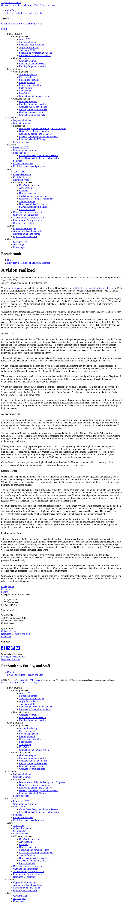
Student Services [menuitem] (27, 201)
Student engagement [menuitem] (28, 80)
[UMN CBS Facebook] (3, 649)
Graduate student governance (33, 760)
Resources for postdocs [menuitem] (24, 223)
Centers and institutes (23, 817)
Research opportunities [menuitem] (30, 85)
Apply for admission (29, 701)
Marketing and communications (34, 850)
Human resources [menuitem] (27, 193)
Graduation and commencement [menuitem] (34, 96)
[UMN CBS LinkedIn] (8, 649)
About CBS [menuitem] (24, 39)
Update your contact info (25, 890)
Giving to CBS (20, 895)
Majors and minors (28, 696)
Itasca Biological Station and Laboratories (39, 812)
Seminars (17, 814)
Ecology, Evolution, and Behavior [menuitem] (35, 134)
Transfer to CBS (27, 704)
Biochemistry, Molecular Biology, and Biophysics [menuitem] (42, 128)
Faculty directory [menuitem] (21, 142)
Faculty (4, 592)
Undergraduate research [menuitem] (24, 150)
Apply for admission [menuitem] (29, 47)
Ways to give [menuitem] (19, 244)
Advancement (25, 841)
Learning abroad (27, 736)
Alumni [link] (10, 225)
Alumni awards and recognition (28, 885)
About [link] (10, 169)
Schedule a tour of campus (31, 698)
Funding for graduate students (33, 720)
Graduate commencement (31, 766)
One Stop (11, 10)
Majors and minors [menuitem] (28, 42)
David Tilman (14, 288)
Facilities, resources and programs (29, 820)
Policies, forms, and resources (33, 763)
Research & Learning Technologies (36, 852)
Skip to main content (11, 2)
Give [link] (9, 239)
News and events (21, 833)
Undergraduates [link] (20, 36)
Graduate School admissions (32, 717)
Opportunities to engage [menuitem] (24, 228)
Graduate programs (28, 714)
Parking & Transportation (13, 656)
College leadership (22, 828)
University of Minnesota (30, 680)
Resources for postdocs (24, 877)
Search (5, 18)
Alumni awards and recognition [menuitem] (28, 231)
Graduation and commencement (34, 750)
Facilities (23, 844)
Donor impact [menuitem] (19, 247)
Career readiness (27, 731)
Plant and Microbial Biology (32, 793)
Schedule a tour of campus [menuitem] (31, 44)
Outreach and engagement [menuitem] (25, 215)
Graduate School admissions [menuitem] (32, 63)
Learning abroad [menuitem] (27, 82)
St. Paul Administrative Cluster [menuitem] (33, 206)
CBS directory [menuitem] (20, 177)
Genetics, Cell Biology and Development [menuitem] (38, 136)
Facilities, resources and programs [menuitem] (29, 166)
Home (10, 260)
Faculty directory (21, 796)
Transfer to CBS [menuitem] (27, 50)
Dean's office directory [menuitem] (30, 185)
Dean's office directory (30, 839)
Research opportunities (30, 739)
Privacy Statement (8, 683)
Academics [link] (12, 117)
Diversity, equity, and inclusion (27, 866)
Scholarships (25, 744)
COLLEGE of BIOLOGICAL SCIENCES (22, 23)
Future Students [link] (14, 34)
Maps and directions (10, 659)
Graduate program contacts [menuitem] (32, 115)
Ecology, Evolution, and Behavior (35, 787)
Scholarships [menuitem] (25, 90)
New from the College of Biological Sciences (28, 262)
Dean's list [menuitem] (24, 93)
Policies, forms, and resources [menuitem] (33, 109)
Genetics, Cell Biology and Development (38, 790)
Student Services (27, 855)
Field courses (25, 741)
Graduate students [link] (21, 58)
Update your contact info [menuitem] (25, 236)
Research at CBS (21, 801)
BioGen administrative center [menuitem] (33, 204)
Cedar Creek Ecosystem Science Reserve (94, 288)
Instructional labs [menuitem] (27, 209)
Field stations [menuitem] (19, 152)
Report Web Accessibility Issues (29, 683)
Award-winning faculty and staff (28, 871)
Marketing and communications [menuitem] (34, 196)
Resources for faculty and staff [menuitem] (27, 220)
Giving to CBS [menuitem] (20, 242)
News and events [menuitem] (21, 179)
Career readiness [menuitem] (27, 77)
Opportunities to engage (24, 882)
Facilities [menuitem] (23, 190)
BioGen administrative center (33, 858)
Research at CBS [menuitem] (21, 147)
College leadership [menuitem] (22, 174)
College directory (9, 631)
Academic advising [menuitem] (28, 74)
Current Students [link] (15, 69)
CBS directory (20, 831)
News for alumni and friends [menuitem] (26, 234)
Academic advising (28, 728)
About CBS (24, 693)
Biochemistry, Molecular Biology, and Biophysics (42, 782)
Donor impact (19, 901)
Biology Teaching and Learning (34, 785)
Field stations (19, 806)
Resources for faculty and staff (15, 634)
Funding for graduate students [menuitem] (33, 66)
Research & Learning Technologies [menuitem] (36, 198)
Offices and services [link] (22, 182)
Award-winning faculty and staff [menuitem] (28, 217)
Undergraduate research (24, 804)
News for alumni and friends (26, 887)
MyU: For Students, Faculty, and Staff (25, 13)
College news (7, 586)
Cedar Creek (7, 589)
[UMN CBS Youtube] (18, 649)
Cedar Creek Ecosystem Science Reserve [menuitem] (38, 155)
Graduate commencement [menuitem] (31, 112)
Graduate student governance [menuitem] (33, 107)
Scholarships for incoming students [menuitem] (35, 52)
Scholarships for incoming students (35, 706)
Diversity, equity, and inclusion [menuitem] (27, 212)
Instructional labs (27, 863)
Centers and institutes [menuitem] (23, 163)
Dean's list (24, 747)
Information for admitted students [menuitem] (35, 55)
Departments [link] (19, 125)
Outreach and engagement (25, 868)
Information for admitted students (35, 709)
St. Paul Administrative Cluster (33, 860)
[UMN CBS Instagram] (13, 649)
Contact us (6, 636)
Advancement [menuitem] (25, 188)
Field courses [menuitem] (25, 88)
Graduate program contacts (32, 769)
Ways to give (19, 898)
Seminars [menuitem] (17, 161)
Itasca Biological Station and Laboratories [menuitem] (39, 158)
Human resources (27, 847)
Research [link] (11, 144)
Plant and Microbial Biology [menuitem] (32, 139)
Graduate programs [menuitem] (28, 61)
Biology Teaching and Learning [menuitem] (34, 131)
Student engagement (28, 733)
